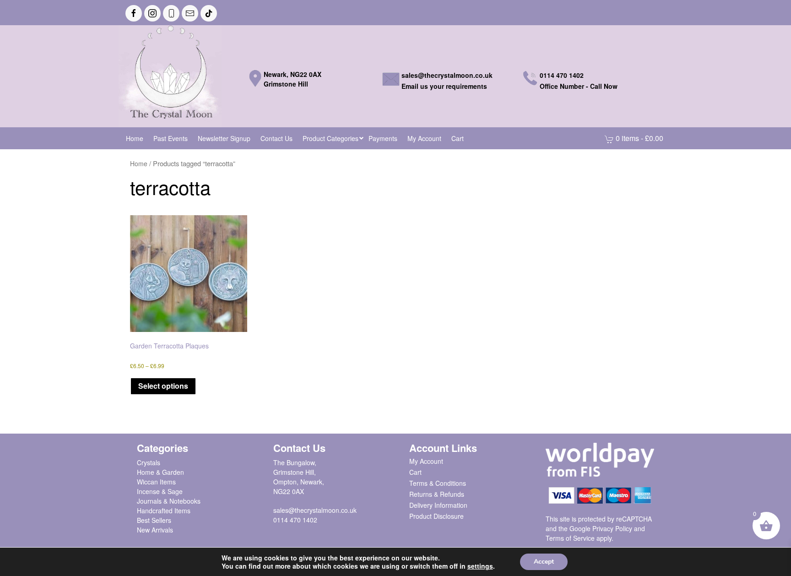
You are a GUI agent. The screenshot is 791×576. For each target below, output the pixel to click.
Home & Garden (160, 472)
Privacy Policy (612, 528)
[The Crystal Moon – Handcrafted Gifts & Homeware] (170, 75)
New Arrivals (155, 529)
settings (480, 566)
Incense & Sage (160, 491)
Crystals (148, 462)
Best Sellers (154, 520)
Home (138, 163)
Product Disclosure (436, 516)
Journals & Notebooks (168, 500)
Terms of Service (570, 538)
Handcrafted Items (163, 510)
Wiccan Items (156, 481)
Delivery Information (438, 505)
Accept (544, 561)
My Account (426, 461)
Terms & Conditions (437, 483)
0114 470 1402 (295, 519)
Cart (415, 472)
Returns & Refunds (436, 494)
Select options (163, 385)
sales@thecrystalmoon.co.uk (315, 510)
